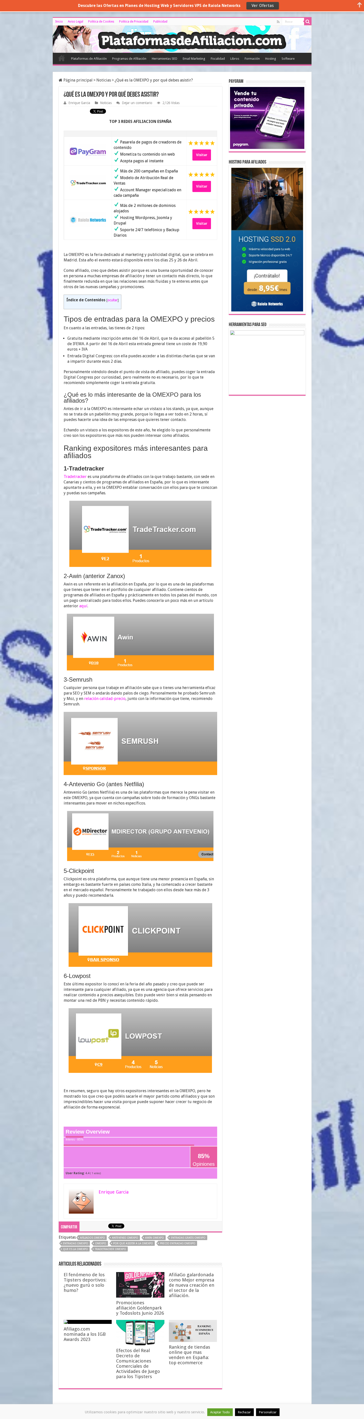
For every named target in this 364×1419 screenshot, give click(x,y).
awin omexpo (154, 1237)
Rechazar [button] (244, 1412)
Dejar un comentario (137, 103)
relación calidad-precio (105, 698)
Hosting (270, 58)
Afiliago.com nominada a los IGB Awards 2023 (85, 1334)
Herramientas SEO (164, 58)
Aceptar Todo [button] (220, 1412)
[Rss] (278, 22)
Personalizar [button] (268, 1412)
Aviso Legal (75, 21)
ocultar (112, 300)
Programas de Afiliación (129, 58)
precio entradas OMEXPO (177, 1243)
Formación (252, 58)
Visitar (201, 155)
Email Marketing (194, 58)
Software (288, 58)
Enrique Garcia (79, 103)
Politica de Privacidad (133, 21)
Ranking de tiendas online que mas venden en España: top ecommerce (189, 1354)
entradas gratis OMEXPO (188, 1237)
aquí (83, 606)
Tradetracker (75, 476)
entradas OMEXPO (75, 1243)
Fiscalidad (218, 58)
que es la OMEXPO (75, 1249)
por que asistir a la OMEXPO (133, 1243)
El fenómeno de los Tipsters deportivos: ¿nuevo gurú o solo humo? (85, 1282)
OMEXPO (100, 1243)
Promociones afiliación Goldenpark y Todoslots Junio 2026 (140, 1308)
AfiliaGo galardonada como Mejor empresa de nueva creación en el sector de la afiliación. (191, 1285)
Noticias (103, 80)
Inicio (59, 21)
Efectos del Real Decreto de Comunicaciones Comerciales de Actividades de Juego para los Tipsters (138, 1363)
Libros (234, 58)
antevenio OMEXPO (125, 1237)
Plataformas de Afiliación (89, 58)
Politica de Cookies (101, 21)
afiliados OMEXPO (92, 1237)
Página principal (77, 80)
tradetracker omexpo (110, 1249)
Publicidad (160, 21)
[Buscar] (308, 21)
